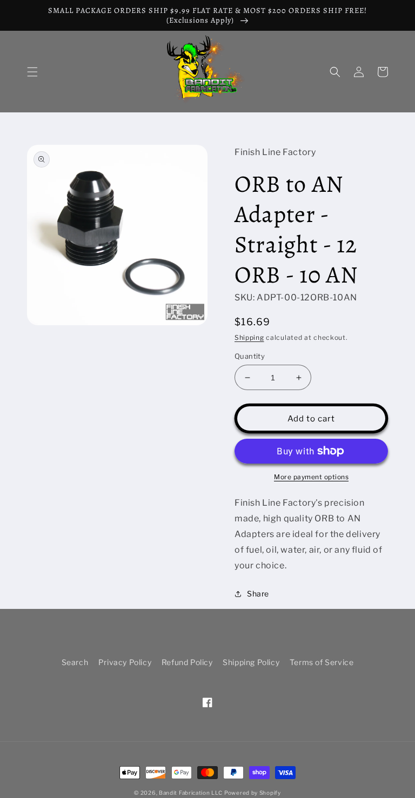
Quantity (250, 356)
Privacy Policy (124, 662)
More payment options (311, 477)
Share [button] (258, 593)
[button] (32, 72)
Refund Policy (187, 662)
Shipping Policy (251, 662)
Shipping (249, 337)
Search (75, 662)
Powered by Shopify (252, 792)
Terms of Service (322, 662)
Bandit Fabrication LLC (190, 792)
